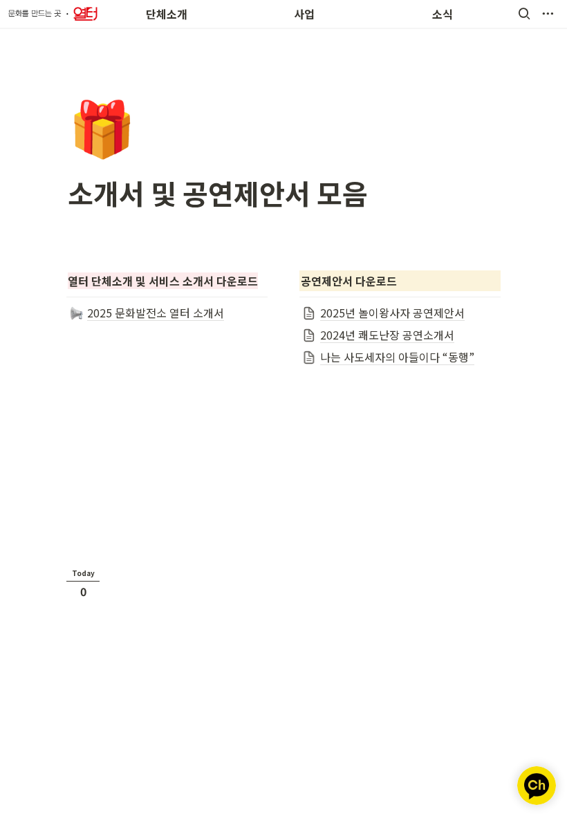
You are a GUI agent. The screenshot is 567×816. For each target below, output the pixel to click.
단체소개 (166, 14)
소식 (442, 14)
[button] (524, 14)
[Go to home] (52, 14)
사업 (304, 14)
